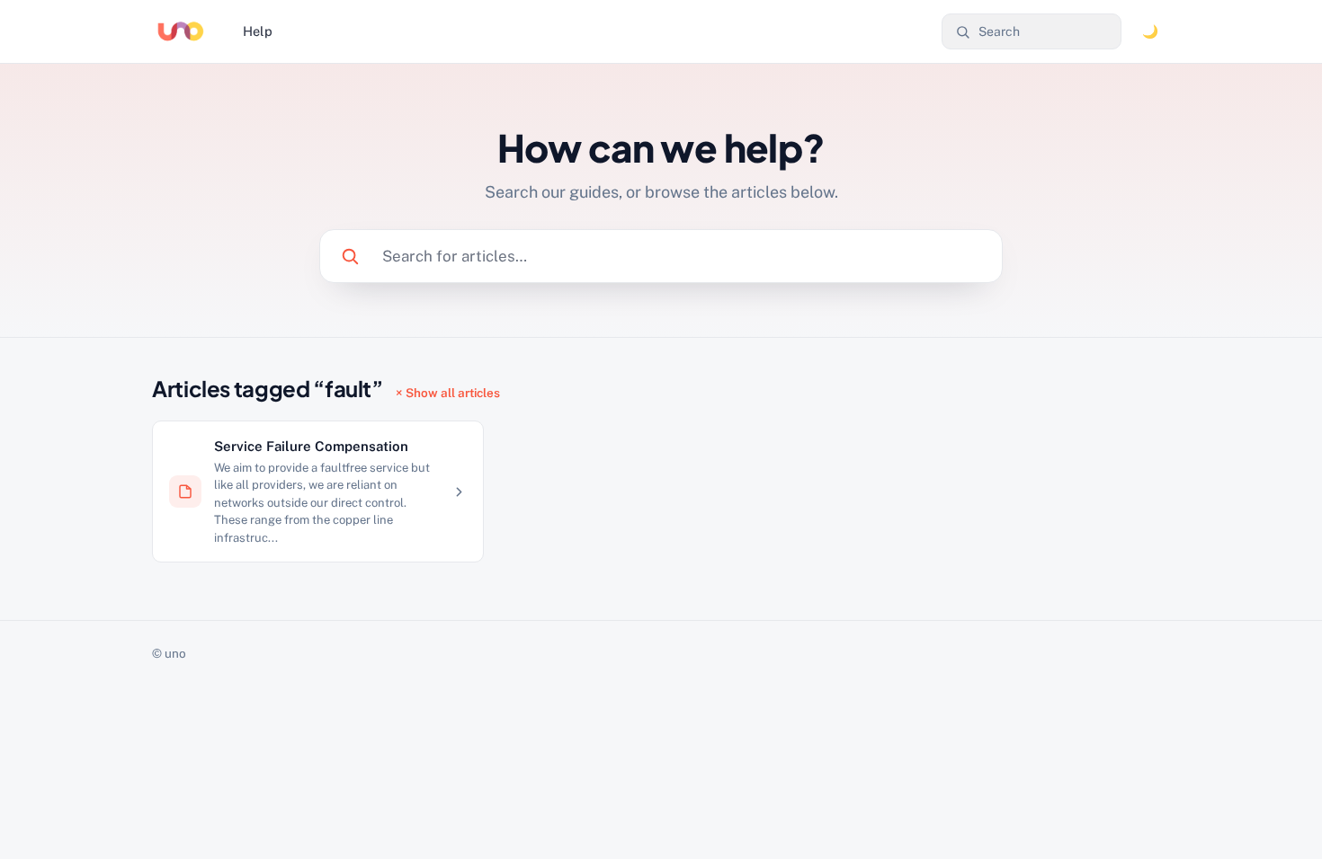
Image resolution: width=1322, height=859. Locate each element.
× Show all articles (448, 392)
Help (257, 31)
